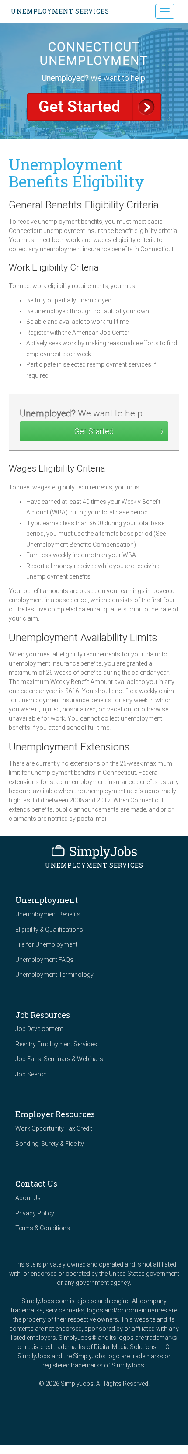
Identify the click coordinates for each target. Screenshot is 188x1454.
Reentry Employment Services (56, 1044)
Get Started (94, 107)
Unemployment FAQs (44, 959)
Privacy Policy (34, 1213)
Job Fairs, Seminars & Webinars (59, 1058)
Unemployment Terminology (54, 974)
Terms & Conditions (42, 1228)
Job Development (39, 1028)
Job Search (31, 1074)
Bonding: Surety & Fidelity (49, 1143)
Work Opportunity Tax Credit (53, 1128)
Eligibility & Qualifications (49, 929)
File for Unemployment (46, 944)
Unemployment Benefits (47, 914)
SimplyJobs (94, 852)
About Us (28, 1197)
